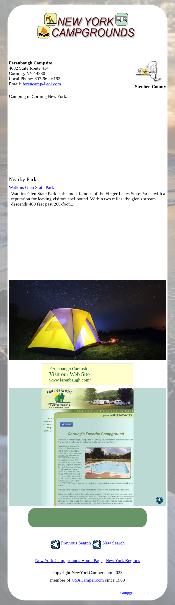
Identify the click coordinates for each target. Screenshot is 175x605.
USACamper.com (88, 579)
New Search (113, 542)
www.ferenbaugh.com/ (70, 379)
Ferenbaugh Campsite (69, 368)
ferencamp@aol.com (42, 83)
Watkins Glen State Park (31, 187)
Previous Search (75, 542)
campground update (136, 592)
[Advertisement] (62, 51)
